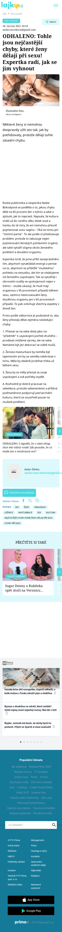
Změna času (21, 777)
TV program (41, 771)
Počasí (44, 777)
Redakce (35, 875)
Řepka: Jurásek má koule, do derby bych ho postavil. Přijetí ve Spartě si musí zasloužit (27, 725)
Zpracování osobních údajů (38, 863)
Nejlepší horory (23, 771)
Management (37, 840)
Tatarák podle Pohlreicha (24, 797)
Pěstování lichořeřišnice (31, 803)
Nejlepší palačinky (20, 813)
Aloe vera (46, 797)
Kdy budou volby (19, 782)
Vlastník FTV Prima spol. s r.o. (17, 877)
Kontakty (35, 856)
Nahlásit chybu (15, 884)
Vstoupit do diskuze (21, 492)
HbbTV (11, 856)
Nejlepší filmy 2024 (40, 766)
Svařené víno (38, 792)
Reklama (12, 851)
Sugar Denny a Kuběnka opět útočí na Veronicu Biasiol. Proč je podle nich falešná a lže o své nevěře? (25, 588)
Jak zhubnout (19, 766)
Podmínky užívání (16, 861)
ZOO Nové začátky (41, 782)
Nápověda (36, 870)
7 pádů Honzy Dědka (41, 787)
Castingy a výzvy (39, 851)
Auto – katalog (18, 787)
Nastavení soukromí (36, 886)
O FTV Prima (14, 840)
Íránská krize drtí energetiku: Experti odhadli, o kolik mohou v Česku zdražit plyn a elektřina (29, 691)
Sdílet (49, 23)
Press (34, 845)
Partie (34, 777)
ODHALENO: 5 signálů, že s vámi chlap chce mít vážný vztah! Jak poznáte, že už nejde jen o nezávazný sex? (27, 447)
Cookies (12, 870)
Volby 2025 (22, 792)
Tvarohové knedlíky (44, 808)
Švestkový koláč (42, 813)
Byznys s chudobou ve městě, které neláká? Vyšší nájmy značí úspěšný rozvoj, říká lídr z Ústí (30, 708)
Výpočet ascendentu (18, 808)
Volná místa (13, 845)
